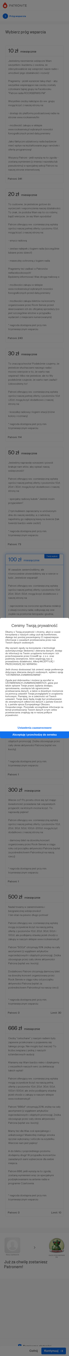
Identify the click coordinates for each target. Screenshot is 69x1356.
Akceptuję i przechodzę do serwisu (34, 734)
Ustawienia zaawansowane (35, 727)
